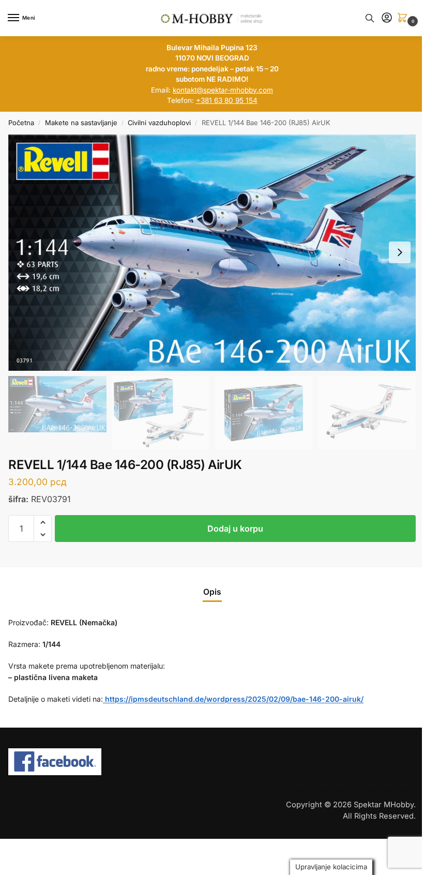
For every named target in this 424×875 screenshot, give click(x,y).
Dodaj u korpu (235, 528)
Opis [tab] (212, 592)
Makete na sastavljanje (81, 122)
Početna (21, 122)
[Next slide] (400, 252)
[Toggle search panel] (370, 18)
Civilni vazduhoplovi (159, 122)
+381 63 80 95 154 (227, 100)
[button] (404, 18)
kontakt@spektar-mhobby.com (223, 90)
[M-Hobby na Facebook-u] (106, 761)
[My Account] (387, 18)
